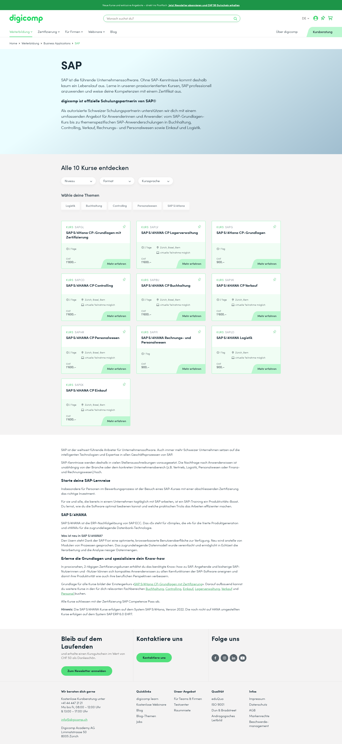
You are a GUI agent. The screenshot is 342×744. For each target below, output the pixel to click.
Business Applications (57, 43)
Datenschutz (258, 704)
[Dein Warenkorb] (330, 18)
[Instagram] (224, 658)
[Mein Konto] (316, 19)
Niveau (70, 181)
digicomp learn (147, 699)
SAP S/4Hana (176, 206)
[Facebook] (215, 658)
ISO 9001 (218, 704)
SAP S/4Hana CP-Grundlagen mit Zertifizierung (168, 584)
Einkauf (188, 588)
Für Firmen (72, 32)
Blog (113, 32)
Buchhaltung (94, 206)
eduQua (217, 699)
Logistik (70, 206)
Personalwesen (147, 206)
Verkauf (226, 588)
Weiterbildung (20, 32)
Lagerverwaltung (207, 588)
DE (304, 18)
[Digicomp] (26, 18)
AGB (252, 710)
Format (108, 181)
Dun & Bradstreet (224, 710)
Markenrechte (259, 716)
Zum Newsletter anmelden (86, 670)
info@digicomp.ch (74, 719)
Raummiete (182, 710)
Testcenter (181, 704)
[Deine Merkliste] (323, 18)
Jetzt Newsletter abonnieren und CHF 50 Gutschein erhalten (204, 5)
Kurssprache (151, 181)
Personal (68, 593)
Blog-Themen (146, 716)
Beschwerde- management (259, 723)
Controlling (120, 206)
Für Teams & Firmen (188, 699)
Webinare (95, 32)
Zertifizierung (47, 32)
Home (13, 43)
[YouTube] (242, 658)
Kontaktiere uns (154, 657)
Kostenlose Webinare (151, 704)
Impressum (257, 699)
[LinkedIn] (233, 658)
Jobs (139, 721)
